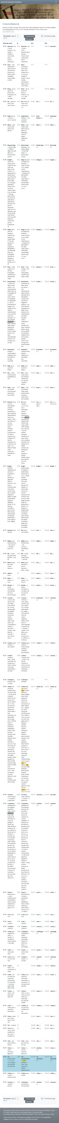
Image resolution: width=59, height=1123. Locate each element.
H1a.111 (33, 553)
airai (22, 652)
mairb (23, 127)
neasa (9, 203)
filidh (12, 415)
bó (29, 46)
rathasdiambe (12, 337)
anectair (23, 448)
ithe (13, 770)
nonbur (10, 186)
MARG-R (23, 789)
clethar (14, 702)
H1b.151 (47, 402)
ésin (22, 749)
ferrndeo (24, 589)
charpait (26, 652)
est (12, 91)
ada (27, 423)
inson (22, 438)
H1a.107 (33, 402)
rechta (23, 320)
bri (37, 402)
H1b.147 (47, 349)
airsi (12, 615)
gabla (9, 717)
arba (25, 481)
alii (8, 688)
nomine (23, 496)
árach (24, 48)
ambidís (23, 163)
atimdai (12, 320)
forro (12, 209)
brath (9, 331)
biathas (13, 353)
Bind (9, 578)
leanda (10, 243)
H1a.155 (33, 387)
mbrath (10, 751)
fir (28, 436)
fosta (23, 50)
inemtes (10, 430)
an (8, 667)
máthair (23, 351)
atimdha (23, 325)
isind (9, 632)
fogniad (23, 335)
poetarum (24, 495)
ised (9, 713)
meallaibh (10, 76)
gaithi (13, 609)
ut (14, 269)
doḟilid (25, 175)
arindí (26, 391)
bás (26, 129)
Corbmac (24, 603)
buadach (10, 681)
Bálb (22, 366)
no (11, 153)
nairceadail (11, 389)
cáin (29, 786)
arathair (10, 742)
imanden (10, 429)
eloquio (23, 595)
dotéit (23, 393)
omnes (13, 510)
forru (27, 335)
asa (13, 120)
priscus (10, 92)
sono (9, 103)
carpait (26, 605)
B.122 (18, 267)
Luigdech (24, 382)
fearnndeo (11, 589)
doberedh (10, 207)
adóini (23, 446)
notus (14, 402)
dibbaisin (10, 211)
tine (15, 557)
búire (27, 570)
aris (13, 92)
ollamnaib (12, 250)
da (10, 223)
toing (9, 419)
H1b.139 (47, 116)
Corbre (52, 643)
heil (25, 300)
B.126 (18, 373)
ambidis (10, 235)
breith (10, 283)
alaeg (23, 698)
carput (26, 602)
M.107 (4, 145)
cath (9, 661)
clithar (13, 711)
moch (9, 56)
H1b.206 (47, 466)
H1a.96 (33, 125)
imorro (23, 340)
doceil (14, 694)
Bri (22, 402)
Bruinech (24, 349)
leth (28, 789)
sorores (23, 498)
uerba (23, 587)
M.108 (4, 159)
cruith (12, 169)
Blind (9, 125)
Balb (9, 366)
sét (22, 707)
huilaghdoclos (12, 377)
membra (26, 459)
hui (27, 380)
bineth (11, 147)
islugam (23, 723)
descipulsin (24, 297)
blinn (38, 125)
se (13, 258)
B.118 (18, 125)
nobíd (26, 167)
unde (12, 56)
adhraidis (10, 479)
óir (28, 269)
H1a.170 (33, 686)
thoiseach (10, 613)
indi (26, 698)
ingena (10, 500)
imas (9, 391)
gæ (12, 194)
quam (28, 457)
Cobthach (11, 680)
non (9, 636)
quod (9, 91)
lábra (25, 591)
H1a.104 (33, 366)
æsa (13, 186)
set (13, 686)
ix (13, 171)
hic (25, 461)
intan (12, 68)
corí (22, 778)
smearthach (11, 411)
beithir (13, 325)
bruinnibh (10, 357)
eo (15, 89)
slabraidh (10, 184)
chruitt (23, 582)
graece (13, 562)
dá (25, 429)
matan (23, 56)
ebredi (26, 532)
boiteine (13, 375)
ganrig (9, 327)
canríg (27, 329)
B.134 (18, 578)
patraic (10, 778)
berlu (9, 323)
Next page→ (29, 39)
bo (15, 46)
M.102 (4, 64)
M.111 (4, 281)
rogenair (10, 619)
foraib (23, 776)
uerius (9, 287)
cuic (14, 235)
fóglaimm (24, 302)
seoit (27, 761)
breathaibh (11, 254)
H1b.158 (47, 578)
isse (15, 744)
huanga (10, 224)
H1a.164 (33, 598)
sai (11, 217)
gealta (9, 609)
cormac (10, 600)
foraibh (14, 765)
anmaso (10, 626)
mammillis (24, 361)
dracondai (24, 82)
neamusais (11, 451)
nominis (23, 634)
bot (22, 380)
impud (9, 765)
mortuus (23, 547)
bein (12, 474)
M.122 (4, 573)
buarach (10, 50)
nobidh (10, 239)
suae (22, 105)
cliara (14, 192)
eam (9, 489)
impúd (27, 774)
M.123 (4, 578)
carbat (9, 602)
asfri (22, 440)
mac (13, 306)
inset (14, 734)
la (12, 165)
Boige (9, 229)
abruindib (24, 357)
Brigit (23, 466)
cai (13, 287)
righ (12, 746)
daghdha (10, 502)
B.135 (18, 585)
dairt (22, 736)
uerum (10, 700)
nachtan (13, 323)
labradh (12, 591)
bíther (23, 329)
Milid (22, 310)
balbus (23, 370)
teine (12, 373)
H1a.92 (33, 101)
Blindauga (24, 132)
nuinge (10, 262)
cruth (13, 747)
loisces (23, 384)
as (15, 68)
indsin (23, 153)
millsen (23, 149)
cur (10, 192)
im (15, 415)
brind (38, 585)
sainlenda (24, 171)
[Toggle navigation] (56, 2)
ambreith (24, 755)
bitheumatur (25, 543)
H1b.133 (47, 46)
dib (27, 151)
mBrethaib (24, 181)
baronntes (24, 564)
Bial (27, 553)
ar (11, 481)
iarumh (10, 205)
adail (11, 555)
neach (9, 417)
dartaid (13, 721)
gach (12, 94)
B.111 (18, 46)
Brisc (22, 89)
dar (9, 223)
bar (37, 562)
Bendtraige (40, 145)
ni (11, 665)
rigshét (27, 707)
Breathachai (11, 281)
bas (13, 129)
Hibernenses (25, 517)
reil (8, 593)
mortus (13, 545)
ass (28, 171)
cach (22, 86)
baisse (23, 184)
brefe (9, 181)
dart (14, 730)
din (26, 160)
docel (26, 696)
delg (13, 267)
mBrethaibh (24, 273)
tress (22, 747)
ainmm (23, 78)
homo (23, 463)
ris (8, 314)
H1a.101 (33, 267)
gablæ (12, 755)
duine (9, 427)
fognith (10, 165)
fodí (22, 550)
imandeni (24, 434)
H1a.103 (33, 349)
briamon (23, 413)
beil (12, 116)
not (22, 719)
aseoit (9, 782)
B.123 (18, 281)
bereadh (10, 318)
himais (27, 393)
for (8, 183)
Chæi (22, 757)
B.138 (18, 655)
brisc (51, 89)
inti (14, 203)
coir (12, 623)
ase (12, 167)
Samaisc (10, 734)
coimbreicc (11, 663)
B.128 (18, 402)
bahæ (9, 219)
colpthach (10, 725)
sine (9, 638)
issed (27, 165)
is (11, 74)
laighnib (11, 611)
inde (9, 252)
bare (51, 573)
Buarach (10, 46)
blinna (23, 130)
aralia (9, 449)
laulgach (10, 759)
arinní (28, 351)
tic (10, 120)
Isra (22, 300)
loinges (10, 306)
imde (14, 217)
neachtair (10, 442)
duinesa (11, 444)
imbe (13, 190)
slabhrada (10, 173)
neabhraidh (12, 300)
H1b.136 (47, 101)
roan (9, 485)
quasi (25, 530)
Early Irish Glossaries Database (11, 2)
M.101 (4, 46)
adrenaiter (11, 749)
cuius (13, 491)
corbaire (10, 645)
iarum (9, 623)
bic (12, 233)
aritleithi (10, 780)
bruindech (53, 349)
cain (15, 776)
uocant (10, 491)
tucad (9, 615)
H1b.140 (47, 125)
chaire (9, 163)
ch (25, 130)
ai (11, 331)
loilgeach (10, 738)
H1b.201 (47, 387)
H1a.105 (33, 373)
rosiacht (10, 295)
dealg (9, 276)
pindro (9, 580)
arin (9, 591)
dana (28, 52)
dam (14, 738)
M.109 (4, 229)
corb (13, 600)
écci (25, 430)
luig (15, 692)
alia (22, 459)
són (27, 342)
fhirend (23, 727)
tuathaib (26, 331)
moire (12, 179)
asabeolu (24, 122)
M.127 (4, 655)
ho (27, 580)
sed (13, 700)
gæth (26, 609)
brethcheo (24, 283)
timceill (10, 740)
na (11, 192)
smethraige (24, 415)
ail (8, 671)
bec (28, 162)
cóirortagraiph (25, 624)
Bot (9, 373)
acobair (23, 784)
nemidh (23, 274)
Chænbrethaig (25, 759)
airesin (23, 489)
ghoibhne (12, 498)
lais (22, 346)
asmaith (27, 344)
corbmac (23, 600)
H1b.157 (47, 573)
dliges (9, 151)
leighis (9, 496)
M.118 (4, 530)
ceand (11, 177)
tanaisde (10, 736)
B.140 (18, 679)
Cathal (10, 655)
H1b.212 (47, 655)
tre (8, 198)
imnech (23, 423)
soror (9, 493)
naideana (10, 355)
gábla (23, 721)
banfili (9, 468)
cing (15, 177)
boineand (10, 726)
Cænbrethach (25, 291)
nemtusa (13, 413)
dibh (9, 153)
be (13, 495)
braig (9, 72)
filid (27, 421)
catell (13, 659)
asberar (10, 776)
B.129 (18, 466)
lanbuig (10, 258)
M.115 (4, 387)
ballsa (10, 438)
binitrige (23, 147)
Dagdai (25, 470)
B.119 (18, 145)
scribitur (25, 638)
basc (9, 65)
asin (14, 470)
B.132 (18, 553)
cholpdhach (11, 728)
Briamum (10, 409)
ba (13, 202)
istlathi (23, 455)
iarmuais (13, 391)
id (14, 357)
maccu (9, 297)
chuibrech (24, 72)
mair (28, 713)
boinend (10, 732)
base (26, 84)
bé (25, 502)
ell (10, 667)
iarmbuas (24, 395)
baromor (10, 483)
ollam (24, 177)
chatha (25, 671)
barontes (10, 564)
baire (22, 570)
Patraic (23, 788)
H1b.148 (47, 366)
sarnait (13, 493)
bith (10, 171)
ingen (27, 468)
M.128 (4, 679)
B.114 (18, 101)
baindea (10, 477)
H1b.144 (47, 159)
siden (9, 621)
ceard (9, 167)
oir (25, 165)
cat (28, 659)
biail (13, 553)
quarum (10, 506)
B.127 (18, 387)
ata (12, 417)
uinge (9, 237)
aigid (12, 519)
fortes (9, 566)
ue (14, 421)
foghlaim (12, 299)
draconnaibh (11, 78)
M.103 (4, 89)
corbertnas (11, 221)
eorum (23, 157)
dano (9, 68)
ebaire (10, 573)
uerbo (9, 587)
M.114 (4, 373)
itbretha (23, 318)
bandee (23, 477)
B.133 (18, 562)
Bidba (23, 541)
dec (13, 224)
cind (11, 183)
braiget (23, 76)
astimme (23, 453)
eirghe (9, 52)
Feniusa (27, 293)
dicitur (9, 58)
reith (25, 719)
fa (12, 302)
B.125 (18, 366)
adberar (10, 310)
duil (13, 707)
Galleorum (24, 138)
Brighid (10, 495)
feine (12, 291)
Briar (9, 267)
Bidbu (9, 541)
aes (15, 165)
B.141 (18, 686)
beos (9, 767)
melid (26, 425)
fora (14, 355)
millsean (11, 149)
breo (9, 519)
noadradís (24, 479)
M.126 (4, 643)
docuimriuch (11, 70)
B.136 (18, 598)
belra (22, 327)
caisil (14, 151)
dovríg (23, 711)
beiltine (10, 557)
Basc (22, 65)
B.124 (18, 349)
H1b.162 (47, 281)
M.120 (4, 553)
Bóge (22, 160)
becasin (10, 530)
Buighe (10, 160)
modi (27, 56)
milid (13, 419)
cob (14, 681)
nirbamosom (11, 175)
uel (11, 593)
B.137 (18, 643)
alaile (14, 757)
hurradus (25, 337)
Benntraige (24, 145)
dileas (23, 84)
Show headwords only (8, 31)
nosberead (24, 321)
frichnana (10, 487)
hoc (29, 495)
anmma (25, 626)
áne (25, 380)
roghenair (24, 619)
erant (27, 498)
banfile (23, 468)
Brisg (9, 89)
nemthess (24, 436)
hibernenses (11, 512)
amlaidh (10, 453)
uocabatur (24, 521)
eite (10, 423)
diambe (23, 339)
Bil (8, 553)
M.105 (4, 116)
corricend (10, 768)
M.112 (4, 349)
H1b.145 (47, 267)
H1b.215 (47, 686)
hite (27, 780)
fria (9, 299)
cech (13, 65)
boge (26, 184)
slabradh (10, 200)
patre (13, 155)
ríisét (26, 749)
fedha (9, 709)
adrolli (23, 548)
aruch (10, 48)
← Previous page (29, 36)
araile (23, 774)
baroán (23, 485)
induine (27, 427)
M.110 (4, 267)
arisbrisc (23, 94)
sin (8, 213)
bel (10, 118)
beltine (27, 557)
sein (11, 472)
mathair (10, 351)
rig (12, 151)
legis (28, 500)
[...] (54, 89)
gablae (23, 765)
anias (9, 711)
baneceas (24, 474)
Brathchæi (24, 281)
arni (22, 591)
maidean (10, 54)
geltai (23, 609)
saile (13, 125)
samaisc (10, 757)
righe (14, 147)
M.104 (4, 101)
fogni (14, 331)
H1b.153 (47, 530)
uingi (14, 780)
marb (9, 127)
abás (26, 548)
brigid (9, 474)
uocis (12, 103)
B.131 (18, 541)
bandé (23, 506)
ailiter (9, 285)
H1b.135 (47, 89)
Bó (22, 101)
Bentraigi (53, 145)
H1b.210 (47, 598)
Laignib (25, 611)
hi (12, 776)
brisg (9, 94)
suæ (9, 105)
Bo (8, 101)
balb (37, 366)
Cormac (10, 598)
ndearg (10, 66)
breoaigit (24, 525)
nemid (23, 183)
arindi (9, 353)
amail (22, 344)
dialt (22, 632)
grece (13, 541)
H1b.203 (47, 562)
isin (27, 325)
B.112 (18, 64)
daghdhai (10, 470)
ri (13, 339)
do (26, 70)
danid (9, 415)
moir (12, 709)
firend (9, 723)
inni (22, 715)
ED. (22, 690)
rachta (9, 316)
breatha (13, 314)
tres (9, 744)
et (23, 461)
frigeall (10, 247)
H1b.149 (47, 373)
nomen (25, 101)
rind (10, 194)
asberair (23, 312)
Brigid (9, 466)
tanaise (23, 740)
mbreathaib (11, 406)
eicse (9, 476)
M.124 (4, 585)
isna (11, 252)
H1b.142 (47, 145)
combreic (24, 663)
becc (51, 530)
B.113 (18, 89)
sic (8, 342)
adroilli (11, 547)
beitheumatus (12, 543)
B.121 (18, 159)
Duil (22, 713)
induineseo (24, 450)
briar (14, 274)
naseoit (11, 772)
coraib (9, 630)
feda (25, 713)
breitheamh (11, 304)
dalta (9, 291)
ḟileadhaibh (11, 248)
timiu (9, 446)
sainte (13, 163)
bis (9, 545)
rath (9, 209)
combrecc (10, 657)
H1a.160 (33, 466)
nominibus (11, 508)
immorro (10, 339)
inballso (23, 444)
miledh (10, 308)
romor (23, 483)
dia (8, 555)
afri (27, 485)
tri (27, 506)
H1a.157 (33, 562)
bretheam (26, 306)
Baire (9, 562)
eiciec (14, 530)
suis (22, 359)
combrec (23, 657)
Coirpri (38, 643)
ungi (22, 165)
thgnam (23, 487)
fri (22, 169)
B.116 (18, 116)
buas (37, 387)
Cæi (27, 312)
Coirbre (10, 643)
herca (23, 780)
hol (10, 241)
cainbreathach (12, 289)
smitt (22, 427)
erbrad (27, 613)
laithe (9, 448)
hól (24, 169)
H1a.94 (33, 116)
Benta (23, 155)
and (14, 630)
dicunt (11, 688)
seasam (10, 190)
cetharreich (24, 378)
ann (9, 472)
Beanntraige (11, 145)
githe (9, 179)
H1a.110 (33, 541)
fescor (23, 60)
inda (11, 421)
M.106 (4, 125)
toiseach (10, 634)
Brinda (10, 585)
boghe (52, 160)
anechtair (24, 442)
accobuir (10, 774)
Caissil (24, 151)
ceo (14, 116)
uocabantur (11, 516)
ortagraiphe (11, 624)
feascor (10, 60)
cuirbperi (24, 650)
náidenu (23, 355)
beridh (13, 213)
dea (22, 519)
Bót (22, 373)
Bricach (10, 402)
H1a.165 (33, 643)
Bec (22, 530)
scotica (14, 665)
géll (22, 175)
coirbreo (23, 645)
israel (13, 297)
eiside (23, 472)
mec (27, 299)
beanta (10, 155)
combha (10, 690)
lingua (23, 136)
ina (8, 177)
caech (23, 134)
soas (13, 387)
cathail (9, 669)
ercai (9, 770)
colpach (23, 728)
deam (12, 489)
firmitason (11, 432)
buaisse (26, 399)
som (14, 341)
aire (15, 308)
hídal (24, 555)
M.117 (4, 466)
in (25, 134)
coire (14, 211)
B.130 (18, 530)
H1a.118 (33, 281)
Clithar (10, 686)
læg (10, 696)
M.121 (4, 562)
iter (22, 429)
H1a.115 (33, 585)
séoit (26, 791)
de (14, 101)
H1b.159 (47, 585)
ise (15, 291)
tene (26, 373)
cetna (23, 613)
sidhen (23, 621)
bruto (9, 595)
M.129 (4, 686)
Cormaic (23, 636)
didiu (9, 169)
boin (10, 692)
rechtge (10, 341)
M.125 (4, 598)
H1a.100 (33, 159)
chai (13, 751)
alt (11, 632)
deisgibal (11, 293)
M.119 (4, 541)
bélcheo (23, 118)
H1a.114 (33, 578)
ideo (14, 487)
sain (12, 241)
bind (37, 578)
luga (13, 719)
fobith (25, 316)
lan (12, 219)
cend (25, 778)
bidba (38, 541)
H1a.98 (33, 145)
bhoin (23, 694)
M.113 (4, 366)
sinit (9, 421)
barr (9, 395)
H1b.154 (47, 541)
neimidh (10, 256)
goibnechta (24, 504)
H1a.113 (33, 573)
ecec (22, 532)
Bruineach (11, 349)
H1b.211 (47, 643)
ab (13, 89)
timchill (13, 761)
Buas (9, 387)
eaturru (10, 333)
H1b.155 (47, 553)
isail (12, 667)
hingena (23, 508)
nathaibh (10, 329)
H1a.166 (33, 655)
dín (28, 603)
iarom (23, 623)
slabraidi (10, 202)
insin (27, 510)
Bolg (9, 116)
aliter (22, 285)
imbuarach (24, 62)
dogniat (23, 421)
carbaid (12, 605)
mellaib (23, 80)
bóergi (23, 54)
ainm (9, 74)
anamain (26, 377)
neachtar (10, 436)
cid (12, 72)
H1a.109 (33, 530)
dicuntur (23, 568)
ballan (25, 162)
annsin (9, 504)
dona (13, 74)
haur (9, 335)
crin (15, 94)
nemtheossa (25, 419)
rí (21, 151)
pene (9, 510)
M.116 (4, 402)
